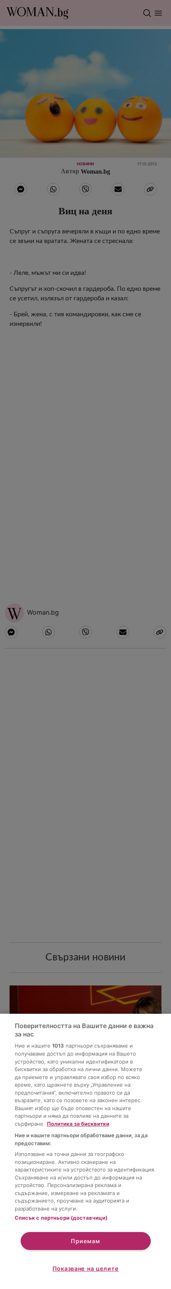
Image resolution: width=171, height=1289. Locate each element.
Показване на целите (85, 1268)
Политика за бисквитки (78, 1124)
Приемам (85, 1241)
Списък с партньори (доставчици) (61, 1218)
